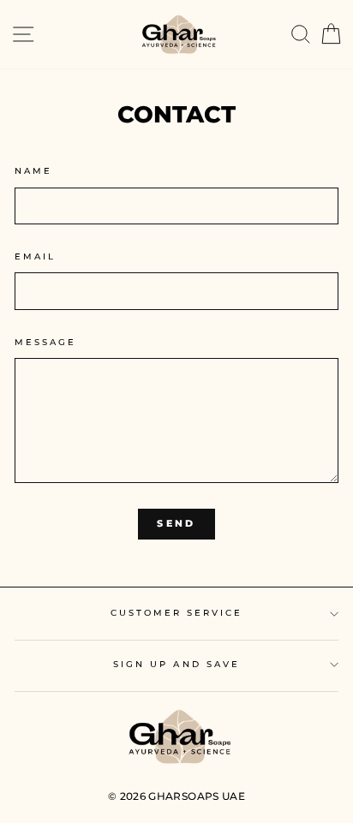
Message (45, 342)
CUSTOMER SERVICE (177, 612)
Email (35, 256)
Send (176, 523)
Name (33, 170)
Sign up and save (176, 664)
